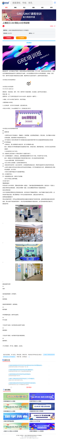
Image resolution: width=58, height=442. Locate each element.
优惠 (33, 7)
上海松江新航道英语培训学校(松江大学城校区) (18, 30)
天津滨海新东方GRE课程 (9, 401)
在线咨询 (22, 37)
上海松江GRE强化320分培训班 (10, 431)
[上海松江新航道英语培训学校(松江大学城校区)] (5, 2)
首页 (6, 7)
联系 (51, 7)
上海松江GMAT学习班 (34, 421)
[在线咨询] (4, 26)
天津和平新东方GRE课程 (35, 401)
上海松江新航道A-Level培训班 (36, 431)
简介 (24, 7)
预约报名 (9, 37)
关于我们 (18, 435)
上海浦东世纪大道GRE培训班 (36, 411)
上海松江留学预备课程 (8, 421)
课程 (15, 7)
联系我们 (22, 435)
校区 (42, 7)
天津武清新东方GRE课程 (9, 411)
